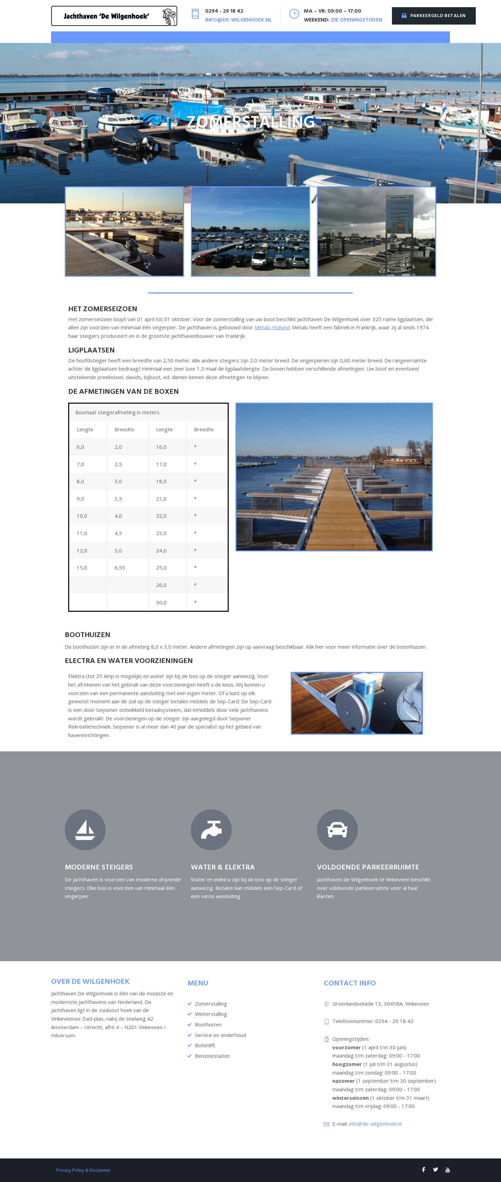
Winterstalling (211, 1013)
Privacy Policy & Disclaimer (83, 1170)
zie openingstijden (356, 20)
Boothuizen (208, 1024)
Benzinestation (212, 1055)
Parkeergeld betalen (438, 16)
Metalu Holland (272, 327)
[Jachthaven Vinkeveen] (423, 1170)
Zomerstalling (211, 1003)
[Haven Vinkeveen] (435, 1170)
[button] (94, 37)
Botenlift (205, 1045)
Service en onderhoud (220, 1035)
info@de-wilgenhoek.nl (238, 20)
